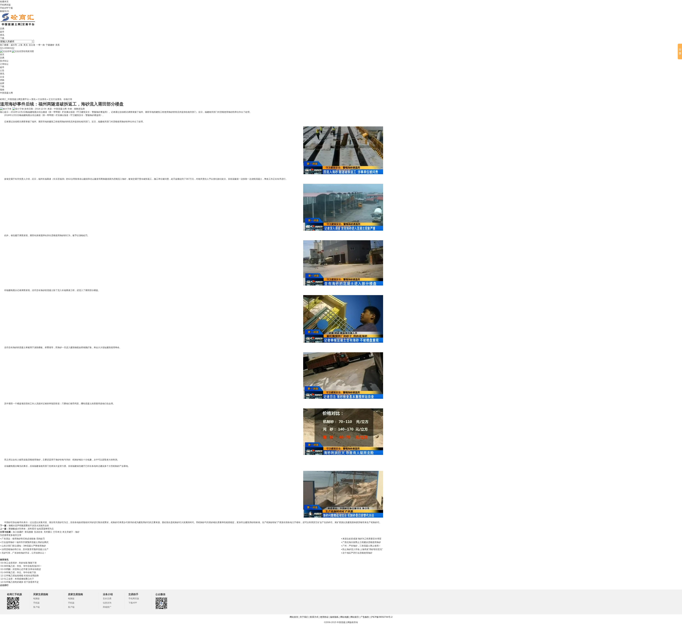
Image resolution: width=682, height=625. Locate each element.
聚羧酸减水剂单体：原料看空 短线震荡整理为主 (31, 529)
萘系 (57, 45)
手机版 (36, 603)
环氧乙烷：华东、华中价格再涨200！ (24, 566)
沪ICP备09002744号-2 (382, 617)
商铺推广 (107, 607)
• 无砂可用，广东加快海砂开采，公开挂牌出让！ (23, 553)
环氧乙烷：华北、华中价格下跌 (21, 572)
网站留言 (354, 617)
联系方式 (314, 617)
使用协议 (324, 617)
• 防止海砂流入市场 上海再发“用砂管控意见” (362, 549)
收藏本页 (4, 1)
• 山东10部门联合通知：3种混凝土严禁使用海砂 (23, 546)
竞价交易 (107, 598)
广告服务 (365, 617)
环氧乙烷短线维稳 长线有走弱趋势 (22, 575)
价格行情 (68, 99)
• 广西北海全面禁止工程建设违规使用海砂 (361, 542)
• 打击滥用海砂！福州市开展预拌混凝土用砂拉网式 (24, 542)
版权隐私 (334, 617)
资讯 (33, 99)
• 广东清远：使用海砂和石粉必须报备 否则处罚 (22, 538)
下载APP (132, 603)
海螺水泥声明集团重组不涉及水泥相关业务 (29, 525)
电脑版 (36, 598)
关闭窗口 (48, 532)
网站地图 (344, 617)
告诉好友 (38, 532)
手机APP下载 (6, 8)
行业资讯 (42, 99)
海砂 (77, 532)
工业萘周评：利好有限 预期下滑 (21, 563)
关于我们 (304, 617)
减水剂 (14, 45)
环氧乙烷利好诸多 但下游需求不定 (22, 582)
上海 (20, 45)
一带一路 (40, 45)
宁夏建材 (50, 45)
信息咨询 (107, 603)
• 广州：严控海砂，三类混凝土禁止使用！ (361, 546)
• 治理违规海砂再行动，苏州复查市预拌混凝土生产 (24, 549)
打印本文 (57, 532)
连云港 (32, 45)
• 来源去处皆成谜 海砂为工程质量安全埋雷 (361, 538)
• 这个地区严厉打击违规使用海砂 (356, 553)
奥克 (25, 45)
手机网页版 (5, 5)
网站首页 (294, 617)
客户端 (36, 607)
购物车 (3, 11)
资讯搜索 (29, 532)
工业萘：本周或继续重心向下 (20, 579)
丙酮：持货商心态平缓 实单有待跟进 (23, 569)
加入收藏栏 (18, 532)
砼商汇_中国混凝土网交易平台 (14, 99)
